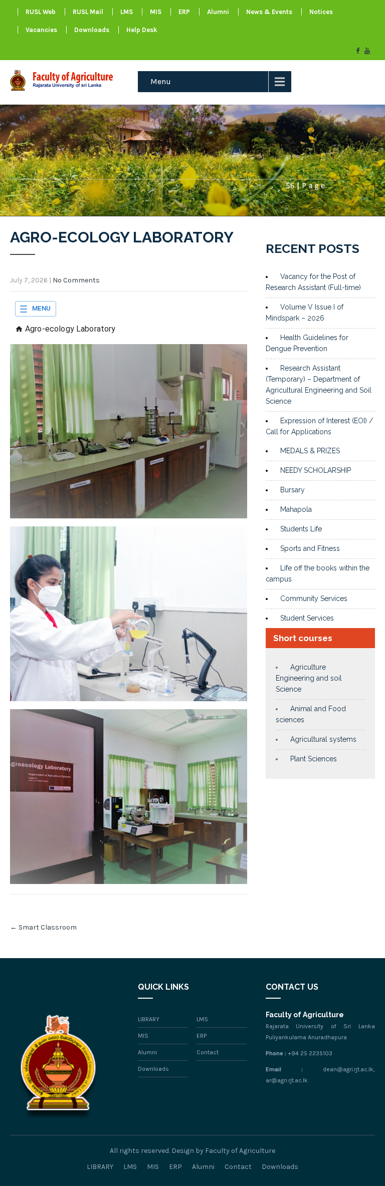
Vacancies (41, 30)
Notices (321, 12)
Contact (208, 1052)
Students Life (301, 529)
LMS (126, 12)
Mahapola (296, 509)
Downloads (91, 30)
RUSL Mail (88, 12)
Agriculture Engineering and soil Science (309, 678)
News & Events (269, 12)
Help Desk (141, 30)
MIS (155, 12)
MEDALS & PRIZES (310, 451)
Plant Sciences (313, 759)
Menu (160, 81)
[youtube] (367, 51)
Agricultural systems (323, 739)
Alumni (218, 12)
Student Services (307, 618)
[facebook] (357, 51)
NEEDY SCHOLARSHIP (315, 470)
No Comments (76, 280)
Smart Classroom (43, 927)
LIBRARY (148, 1019)
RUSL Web (41, 12)
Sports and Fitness (310, 548)
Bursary (292, 490)
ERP (184, 12)
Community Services (313, 599)
